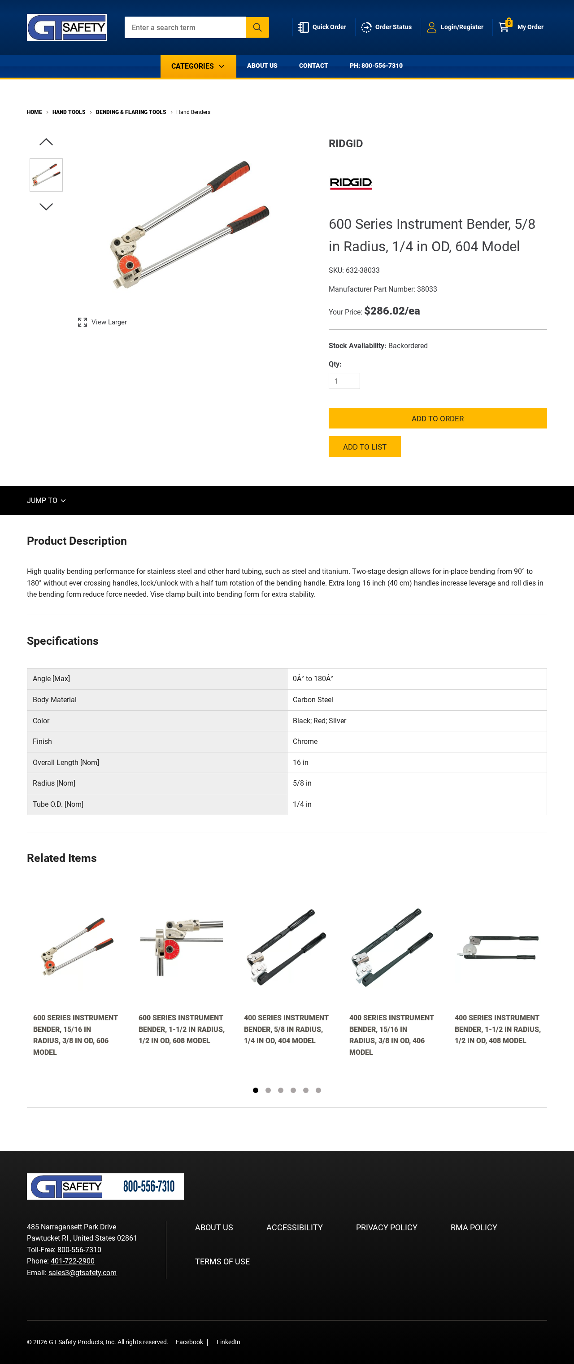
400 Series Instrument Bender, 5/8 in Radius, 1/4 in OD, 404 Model (286, 1029)
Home (34, 112)
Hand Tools (69, 112)
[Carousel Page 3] (280, 1090)
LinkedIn (228, 1342)
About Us (262, 65)
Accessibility (294, 1227)
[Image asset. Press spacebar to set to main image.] (46, 175)
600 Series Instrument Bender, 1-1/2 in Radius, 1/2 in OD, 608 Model (182, 1029)
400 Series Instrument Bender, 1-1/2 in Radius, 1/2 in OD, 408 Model (498, 1029)
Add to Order (438, 418)
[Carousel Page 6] (318, 1090)
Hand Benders (193, 112)
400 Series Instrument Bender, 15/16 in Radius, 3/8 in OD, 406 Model (391, 1035)
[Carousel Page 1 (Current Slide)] (255, 1090)
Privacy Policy (386, 1227)
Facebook (189, 1342)
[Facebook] (252, 1342)
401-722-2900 (73, 1261)
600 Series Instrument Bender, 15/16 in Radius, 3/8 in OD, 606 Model (75, 1035)
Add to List (365, 446)
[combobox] (197, 27)
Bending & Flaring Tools (131, 112)
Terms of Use (222, 1261)
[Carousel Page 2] (268, 1090)
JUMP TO (43, 500)
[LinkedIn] (265, 1342)
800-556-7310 (79, 1250)
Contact (313, 65)
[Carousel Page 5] (306, 1090)
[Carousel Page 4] (293, 1090)
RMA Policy (474, 1227)
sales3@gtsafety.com (82, 1272)
